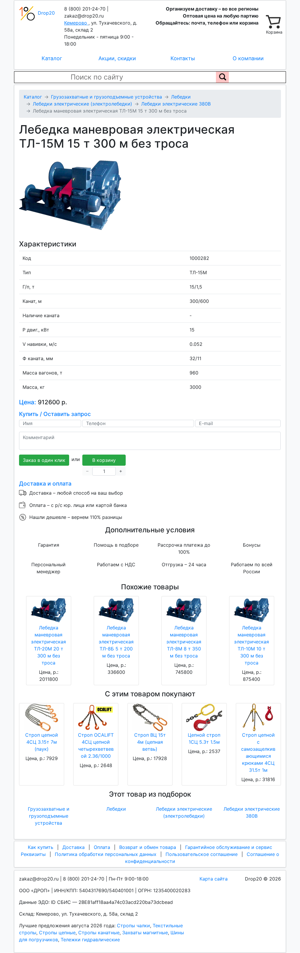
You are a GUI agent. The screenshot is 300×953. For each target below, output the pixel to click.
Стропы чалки (133, 925)
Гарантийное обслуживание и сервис (228, 847)
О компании (248, 58)
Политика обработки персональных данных (105, 854)
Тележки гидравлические (90, 939)
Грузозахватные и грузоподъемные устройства (48, 816)
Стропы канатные (99, 932)
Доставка (73, 847)
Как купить (40, 847)
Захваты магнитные (145, 932)
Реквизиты (33, 854)
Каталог (52, 58)
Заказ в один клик (44, 460)
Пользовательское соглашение (202, 854)
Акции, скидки (117, 58)
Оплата (102, 847)
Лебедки (116, 809)
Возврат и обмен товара (147, 847)
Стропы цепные (57, 932)
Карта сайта (214, 879)
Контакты (183, 58)
